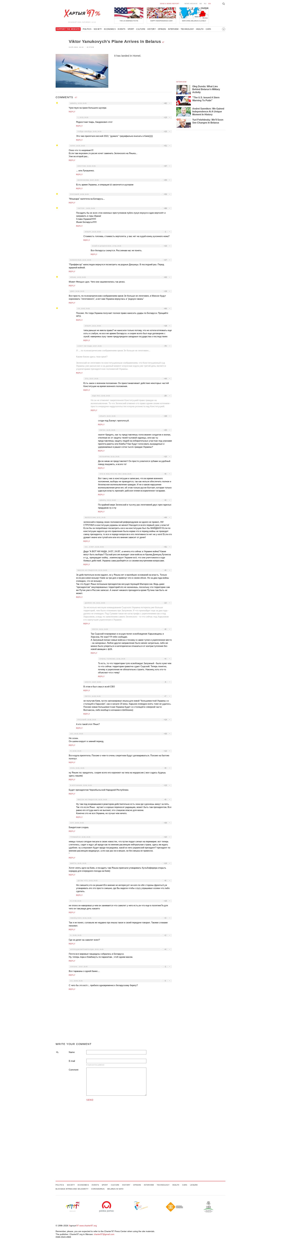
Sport (131, 29)
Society (98, 29)
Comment (73, 1069)
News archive (191, 3)
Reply (72, 112)
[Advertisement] (114, 1017)
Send (89, 1100)
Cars (208, 29)
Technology (187, 29)
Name (72, 1052)
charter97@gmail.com (104, 1234)
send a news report (169, 3)
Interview (173, 29)
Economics (110, 29)
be (201, 3)
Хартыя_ (82, 13)
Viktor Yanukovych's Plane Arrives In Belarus (115, 41)
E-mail (72, 1061)
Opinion (162, 29)
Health (200, 29)
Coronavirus (97, 1189)
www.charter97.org (88, 1225)
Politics (87, 29)
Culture (140, 29)
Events (121, 29)
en (209, 3)
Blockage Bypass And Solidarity (72, 1189)
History (151, 29)
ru (205, 3)
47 (163, 42)
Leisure (194, 1185)
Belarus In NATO (115, 1189)
